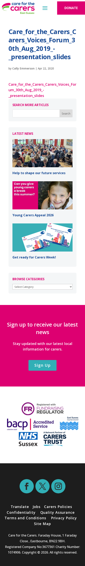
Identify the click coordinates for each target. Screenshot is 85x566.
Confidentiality (21, 512)
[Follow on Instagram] (58, 486)
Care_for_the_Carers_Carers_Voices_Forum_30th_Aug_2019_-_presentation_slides (42, 90)
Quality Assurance (57, 512)
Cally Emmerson (23, 68)
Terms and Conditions (25, 518)
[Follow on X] (42, 486)
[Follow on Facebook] (27, 486)
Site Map (42, 523)
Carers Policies (58, 506)
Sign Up (42, 365)
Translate (20, 506)
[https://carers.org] (55, 444)
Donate (71, 8)
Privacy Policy (63, 518)
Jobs (37, 506)
